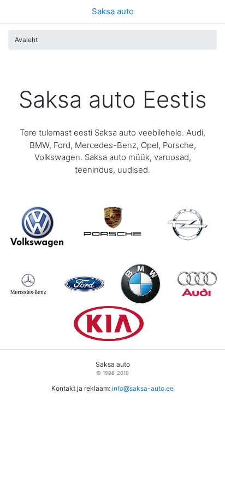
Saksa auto (113, 11)
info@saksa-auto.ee (143, 388)
